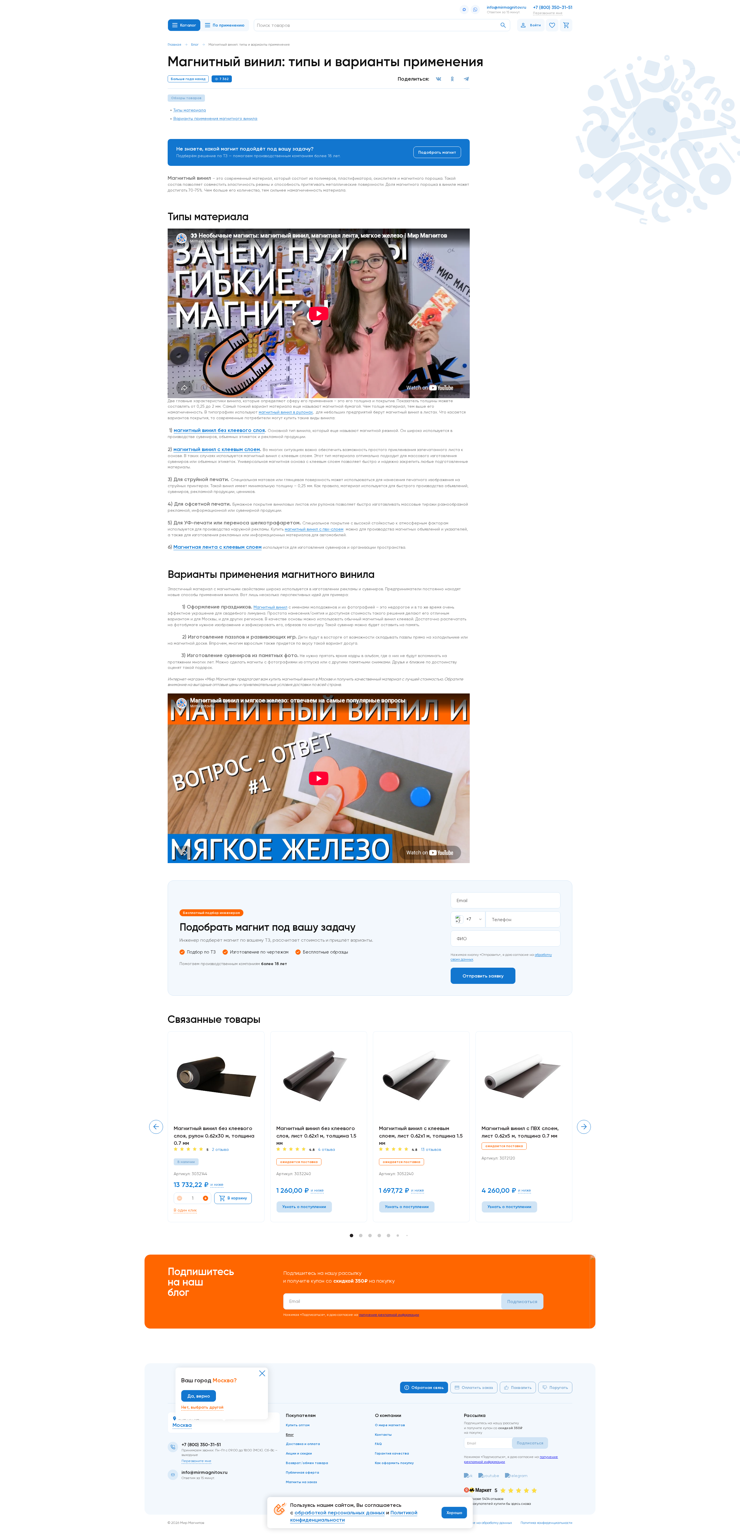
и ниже (216, 1184)
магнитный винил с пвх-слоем (314, 529)
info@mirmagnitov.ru (506, 7)
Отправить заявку (483, 976)
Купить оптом (298, 1425)
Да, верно (198, 1396)
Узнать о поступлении (304, 1206)
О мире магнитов (390, 1425)
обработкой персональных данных (340, 1512)
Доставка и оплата (303, 1444)
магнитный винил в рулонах (286, 412)
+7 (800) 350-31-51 (552, 7)
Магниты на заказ (301, 1482)
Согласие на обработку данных (485, 1522)
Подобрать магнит (437, 152)
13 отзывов (431, 1149)
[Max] (464, 9)
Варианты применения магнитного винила (215, 118)
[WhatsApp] (475, 9)
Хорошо (454, 1512)
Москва (182, 1425)
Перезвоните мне (548, 13)
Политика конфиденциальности (546, 1522)
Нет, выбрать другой (202, 1407)
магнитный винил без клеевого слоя (219, 430)
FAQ (378, 1444)
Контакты (383, 1434)
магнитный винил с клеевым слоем (216, 449)
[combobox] (468, 919)
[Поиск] (503, 25)
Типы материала (189, 110)
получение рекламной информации (389, 1314)
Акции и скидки (299, 1453)
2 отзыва (220, 1149)
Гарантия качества (392, 1453)
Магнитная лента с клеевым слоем (217, 547)
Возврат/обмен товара (307, 1463)
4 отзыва (326, 1149)
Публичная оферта (302, 1472)
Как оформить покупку (394, 1463)
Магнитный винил (270, 607)
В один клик (185, 1210)
